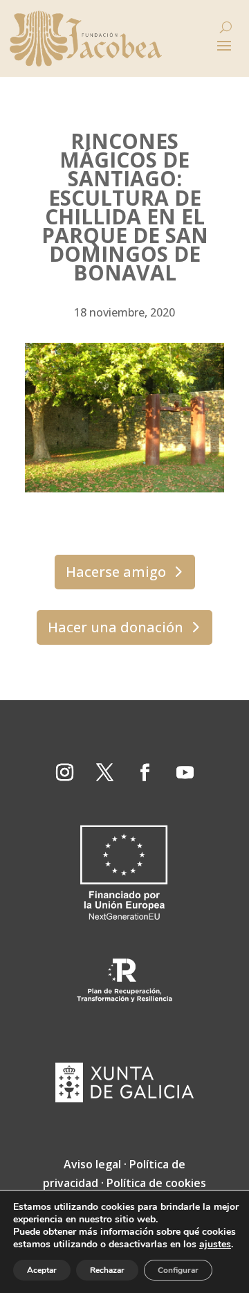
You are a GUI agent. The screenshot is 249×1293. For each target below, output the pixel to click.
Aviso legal (92, 1164)
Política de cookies (156, 1183)
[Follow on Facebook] (144, 773)
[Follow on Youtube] (184, 773)
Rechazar (107, 1270)
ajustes (215, 1244)
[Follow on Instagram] (64, 773)
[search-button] (226, 27)
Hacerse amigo (116, 571)
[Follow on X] (104, 773)
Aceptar (42, 1270)
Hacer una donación (115, 627)
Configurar (178, 1270)
